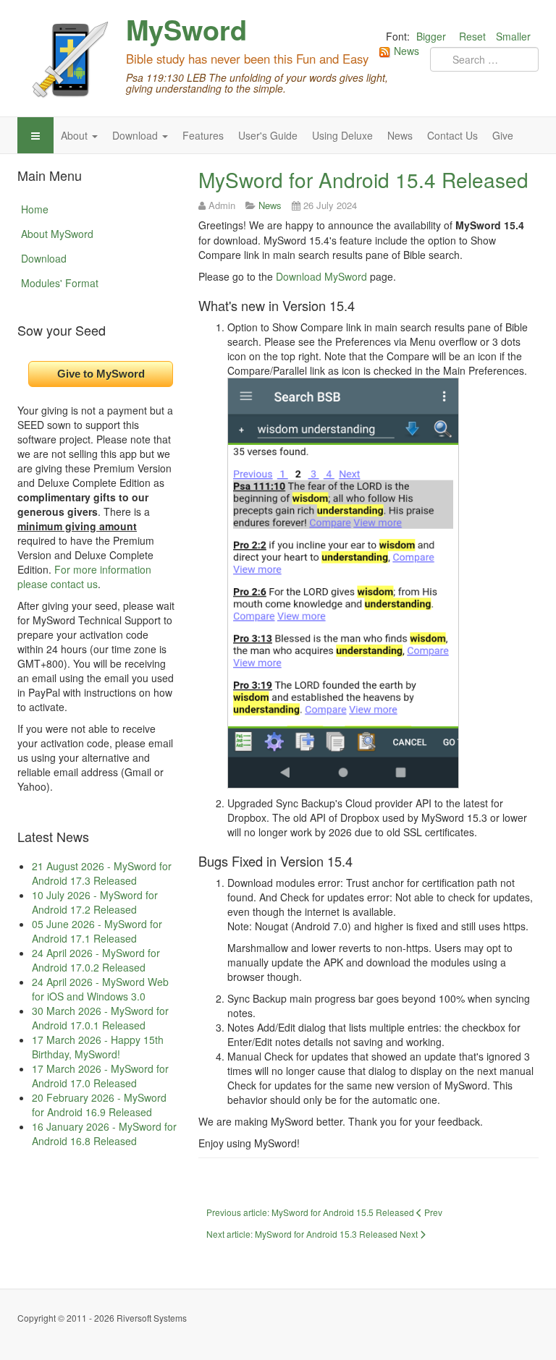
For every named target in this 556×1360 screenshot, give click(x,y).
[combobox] (484, 59)
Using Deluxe (342, 135)
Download (136, 135)
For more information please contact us (84, 576)
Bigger (431, 36)
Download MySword (321, 276)
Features (203, 135)
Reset (472, 36)
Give (502, 135)
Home (35, 209)
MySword (186, 29)
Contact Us (452, 135)
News (400, 135)
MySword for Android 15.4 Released (363, 179)
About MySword (57, 233)
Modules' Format (59, 283)
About (75, 135)
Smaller (513, 36)
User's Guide (268, 135)
